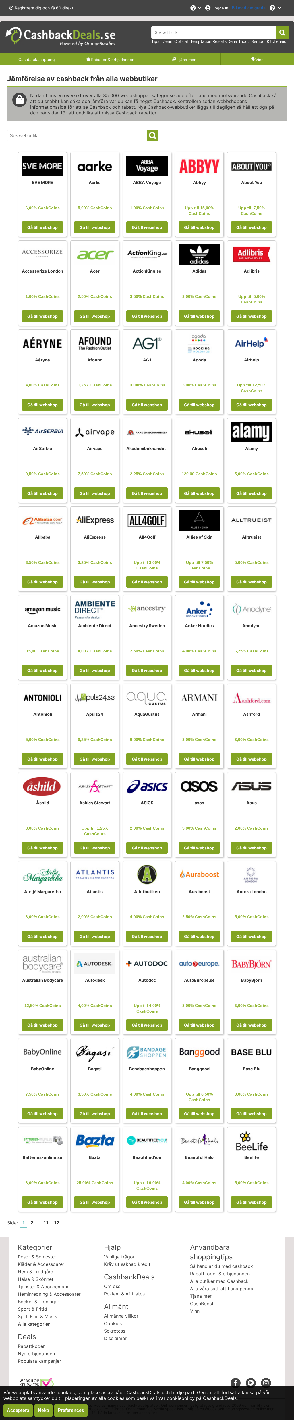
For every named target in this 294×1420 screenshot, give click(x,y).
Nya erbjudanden (36, 1353)
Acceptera (18, 1410)
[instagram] (266, 1383)
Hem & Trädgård (35, 1271)
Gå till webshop (42, 227)
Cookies (113, 1323)
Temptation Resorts (208, 41)
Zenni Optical (175, 41)
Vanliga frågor (119, 1257)
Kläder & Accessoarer (41, 1264)
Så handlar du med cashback (221, 1266)
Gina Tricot (239, 41)
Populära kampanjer (39, 1361)
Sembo (257, 41)
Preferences (71, 1410)
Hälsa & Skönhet (35, 1279)
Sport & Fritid (32, 1309)
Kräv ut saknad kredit (127, 1264)
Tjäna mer (201, 1296)
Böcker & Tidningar (38, 1301)
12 (56, 1223)
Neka (43, 1410)
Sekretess (114, 1331)
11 (46, 1223)
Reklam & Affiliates (124, 1294)
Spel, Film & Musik (37, 1316)
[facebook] (235, 1383)
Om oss (112, 1286)
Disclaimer (115, 1338)
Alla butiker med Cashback (219, 1281)
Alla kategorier (34, 1324)
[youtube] (251, 1383)
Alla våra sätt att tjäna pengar (222, 1288)
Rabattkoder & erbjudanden (220, 1274)
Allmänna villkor (121, 1316)
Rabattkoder (31, 1346)
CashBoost (202, 1303)
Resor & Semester (37, 1257)
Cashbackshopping (36, 59)
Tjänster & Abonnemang (44, 1286)
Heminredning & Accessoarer (49, 1294)
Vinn (195, 1311)
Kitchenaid (277, 41)
